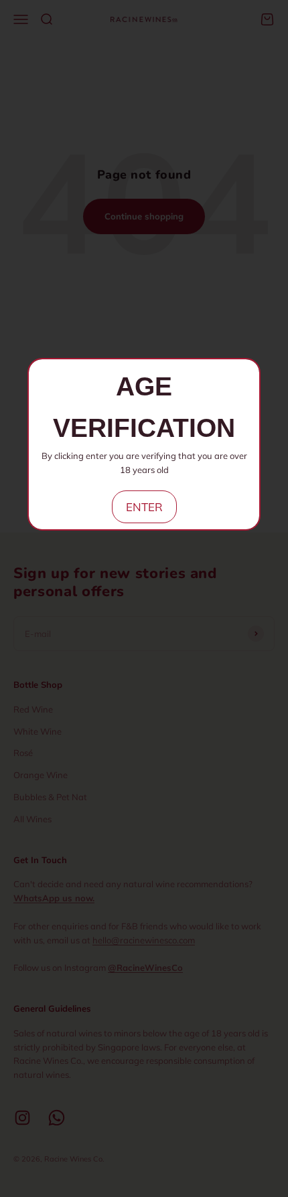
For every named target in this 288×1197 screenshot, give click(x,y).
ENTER (144, 507)
